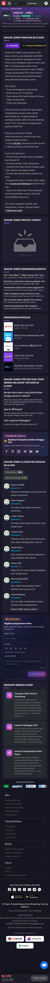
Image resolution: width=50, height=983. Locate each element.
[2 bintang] (11, 648)
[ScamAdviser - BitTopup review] (15, 939)
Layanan (8, 868)
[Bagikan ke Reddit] (37, 451)
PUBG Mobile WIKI (12, 811)
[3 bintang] (16, 648)
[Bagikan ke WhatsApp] (18, 451)
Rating (7, 644)
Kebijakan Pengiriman (13, 853)
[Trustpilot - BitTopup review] (25, 946)
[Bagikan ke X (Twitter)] (12, 451)
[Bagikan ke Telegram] (24, 451)
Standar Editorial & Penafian (16, 875)
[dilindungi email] (14, 210)
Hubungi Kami (10, 834)
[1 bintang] (6, 648)
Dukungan (9, 830)
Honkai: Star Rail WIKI (13, 804)
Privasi (7, 871)
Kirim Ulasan (38, 674)
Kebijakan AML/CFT (13, 856)
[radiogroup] (16, 488)
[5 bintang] (25, 648)
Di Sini (17, 143)
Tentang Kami (10, 826)
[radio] (12, 488)
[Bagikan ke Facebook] (6, 451)
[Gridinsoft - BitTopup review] (34, 939)
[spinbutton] (7, 980)
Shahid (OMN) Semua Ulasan (24, 609)
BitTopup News (11, 815)
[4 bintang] (20, 648)
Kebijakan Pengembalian (14, 849)
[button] (25, 795)
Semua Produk (10, 837)
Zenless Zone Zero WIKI (14, 808)
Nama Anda (9, 634)
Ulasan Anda (10, 656)
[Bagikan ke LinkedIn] (30, 451)
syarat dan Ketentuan (21, 183)
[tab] (12, 45)
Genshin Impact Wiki (13, 800)
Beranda (5, 9)
